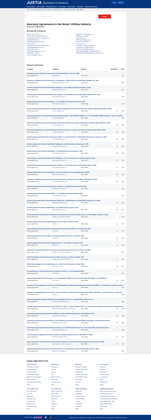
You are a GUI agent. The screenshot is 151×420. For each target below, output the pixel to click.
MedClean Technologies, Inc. (84, 34)
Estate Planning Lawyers (34, 377)
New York (54, 404)
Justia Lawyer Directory (107, 394)
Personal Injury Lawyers (34, 382)
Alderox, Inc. (30, 34)
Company (89, 417)
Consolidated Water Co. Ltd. (35, 47)
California (54, 399)
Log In (114, 2)
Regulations (30, 396)
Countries (78, 406)
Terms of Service (101, 417)
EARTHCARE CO (31, 49)
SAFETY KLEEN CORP (82, 42)
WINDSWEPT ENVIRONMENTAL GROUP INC (89, 53)
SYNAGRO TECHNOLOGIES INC (85, 45)
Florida (53, 401)
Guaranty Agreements (69, 9)
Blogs (101, 379)
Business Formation (81, 367)
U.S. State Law (56, 389)
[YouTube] (36, 417)
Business (79, 364)
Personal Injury (55, 382)
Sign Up (121, 2)
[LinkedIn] (34, 417)
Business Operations (82, 369)
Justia (28, 9)
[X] (48, 417)
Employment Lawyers (33, 374)
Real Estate (79, 379)
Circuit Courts (31, 401)
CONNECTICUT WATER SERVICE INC (37, 45)
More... (29, 384)
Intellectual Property (82, 374)
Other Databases (81, 389)
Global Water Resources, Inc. (35, 51)
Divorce (53, 372)
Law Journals (104, 377)
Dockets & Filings (32, 406)
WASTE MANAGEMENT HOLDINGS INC (87, 51)
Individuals (55, 364)
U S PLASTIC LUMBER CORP (84, 47)
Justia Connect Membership (108, 391)
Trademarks (79, 404)
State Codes (54, 394)
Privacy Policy (111, 417)
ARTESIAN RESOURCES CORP (35, 42)
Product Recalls (80, 399)
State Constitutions (57, 391)
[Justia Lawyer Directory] (50, 417)
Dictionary (103, 367)
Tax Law (78, 382)
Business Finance (58, 9)
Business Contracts (40, 9)
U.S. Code (29, 394)
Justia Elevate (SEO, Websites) (108, 399)
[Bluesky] (46, 417)
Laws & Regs (71, 6)
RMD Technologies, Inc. (83, 40)
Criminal (53, 369)
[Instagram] (41, 417)
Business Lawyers (32, 369)
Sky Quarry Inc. (80, 43)
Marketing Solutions (91, 6)
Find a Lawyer (31, 6)
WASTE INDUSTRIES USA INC (84, 49)
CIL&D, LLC (30, 43)
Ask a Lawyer (41, 6)
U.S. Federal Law (32, 389)
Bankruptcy (54, 367)
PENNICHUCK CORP (82, 36)
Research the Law (51, 6)
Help (94, 417)
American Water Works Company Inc (37, 38)
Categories (49, 9)
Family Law (54, 379)
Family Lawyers (31, 379)
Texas (53, 406)
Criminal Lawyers (32, 372)
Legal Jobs (79, 391)
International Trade (81, 377)
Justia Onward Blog (105, 404)
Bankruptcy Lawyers (33, 367)
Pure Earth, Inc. (80, 38)
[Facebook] (39, 417)
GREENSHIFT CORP (32, 53)
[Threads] (43, 417)
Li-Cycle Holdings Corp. (33, 55)
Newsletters (80, 6)
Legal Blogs (79, 394)
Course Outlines (104, 374)
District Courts (31, 404)
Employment (79, 372)
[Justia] (34, 2)
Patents (78, 401)
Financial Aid (103, 372)
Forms (32, 9)
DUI (52, 374)
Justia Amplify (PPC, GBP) (107, 401)
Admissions (103, 369)
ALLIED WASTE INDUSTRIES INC (36, 36)
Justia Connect (73, 417)
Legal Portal (82, 417)
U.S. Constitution (32, 391)
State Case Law (55, 396)
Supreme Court (31, 399)
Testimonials (104, 406)
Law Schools (62, 6)
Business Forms (80, 396)
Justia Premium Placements (108, 396)
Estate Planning (55, 377)
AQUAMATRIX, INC (32, 40)
